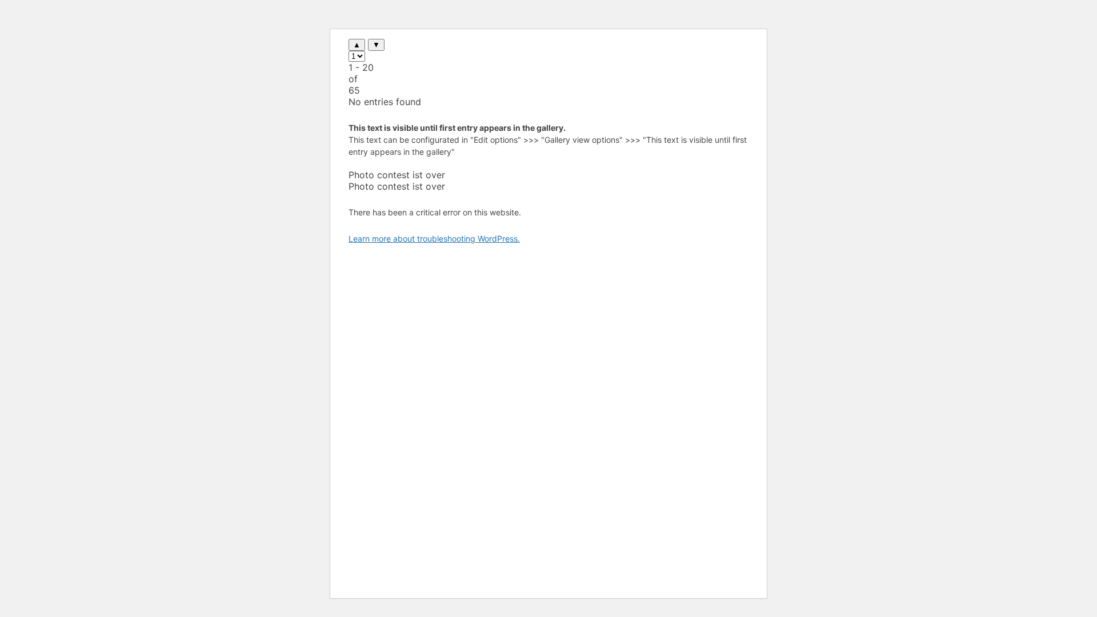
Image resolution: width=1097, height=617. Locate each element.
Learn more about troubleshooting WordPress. (434, 238)
